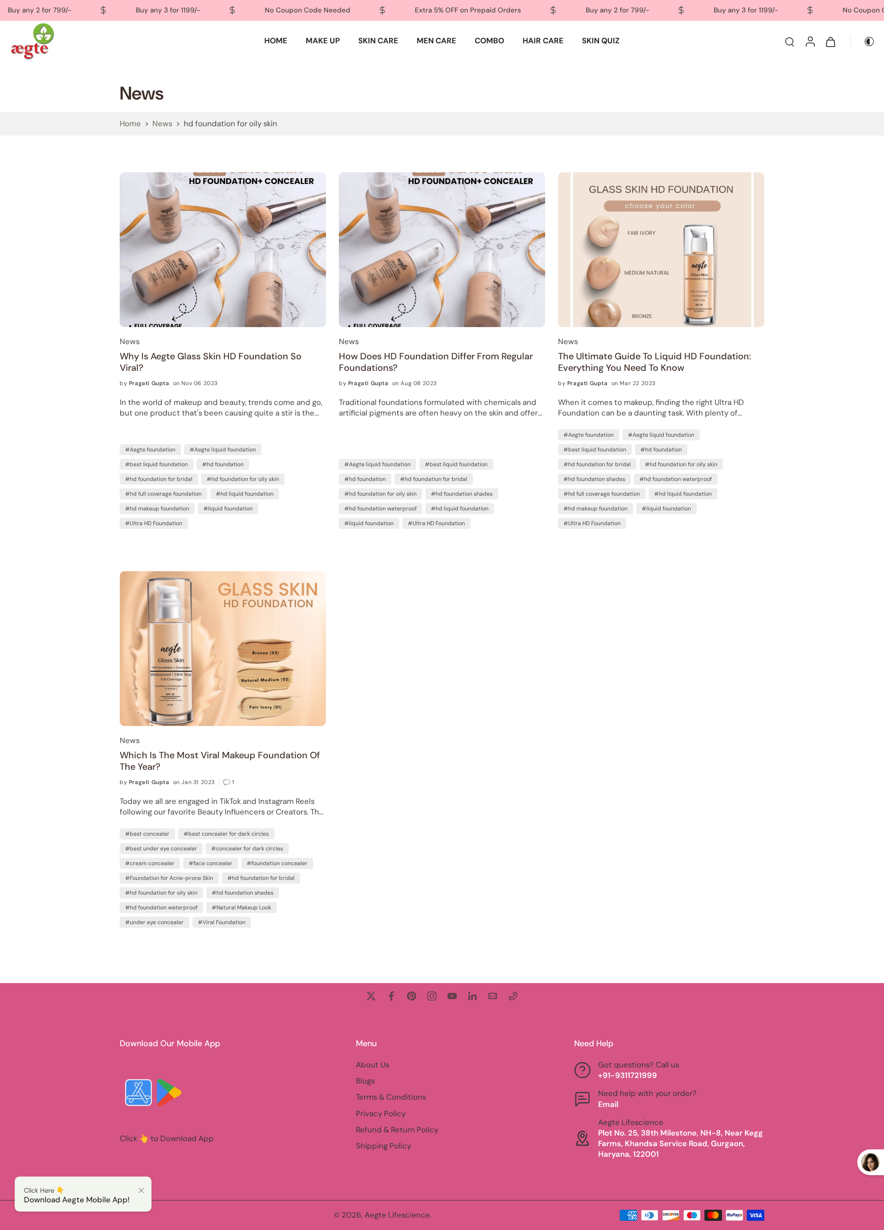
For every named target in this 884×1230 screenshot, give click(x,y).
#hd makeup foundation (157, 508)
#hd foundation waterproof (380, 508)
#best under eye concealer (161, 848)
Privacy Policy (381, 1113)
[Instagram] (432, 996)
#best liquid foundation (156, 464)
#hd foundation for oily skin (243, 479)
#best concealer (147, 834)
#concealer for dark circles (247, 848)
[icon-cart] (830, 41)
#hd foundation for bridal (158, 479)
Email (608, 1104)
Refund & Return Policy (397, 1130)
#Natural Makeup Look (241, 907)
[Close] (141, 1190)
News (162, 123)
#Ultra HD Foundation (153, 523)
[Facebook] (391, 996)
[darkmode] (863, 41)
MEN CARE (436, 40)
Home (130, 123)
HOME (275, 40)
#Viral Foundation (221, 922)
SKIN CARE (378, 40)
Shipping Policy (383, 1146)
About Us (372, 1065)
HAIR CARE (543, 40)
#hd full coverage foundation (163, 494)
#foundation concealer (277, 863)
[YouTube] (452, 996)
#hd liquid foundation (244, 494)
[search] (789, 41)
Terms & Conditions (391, 1097)
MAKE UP (323, 40)
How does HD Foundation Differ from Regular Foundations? (436, 362)
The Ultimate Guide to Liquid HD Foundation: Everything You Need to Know (654, 362)
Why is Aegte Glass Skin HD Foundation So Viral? (211, 362)
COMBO (489, 40)
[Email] (493, 996)
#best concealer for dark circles (226, 834)
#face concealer (211, 863)
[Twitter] (371, 996)
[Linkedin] (472, 996)
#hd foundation (223, 464)
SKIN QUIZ (601, 40)
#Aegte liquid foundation (223, 449)
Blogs (365, 1081)
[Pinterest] (411, 996)
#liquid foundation (228, 508)
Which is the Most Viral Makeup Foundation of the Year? (220, 761)
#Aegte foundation (150, 449)
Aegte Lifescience (397, 1215)
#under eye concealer (154, 922)
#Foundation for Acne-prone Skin (169, 878)
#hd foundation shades (462, 494)
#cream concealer (149, 863)
